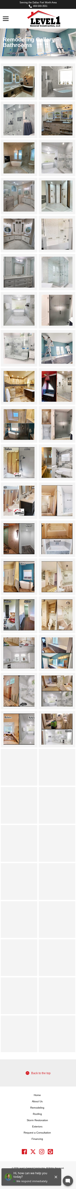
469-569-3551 (40, 6)
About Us (37, 1101)
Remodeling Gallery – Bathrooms (31, 42)
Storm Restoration (37, 1120)
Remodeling (37, 1107)
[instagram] (42, 1152)
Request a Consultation (37, 1132)
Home (37, 1095)
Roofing (37, 1113)
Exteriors (37, 1126)
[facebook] (24, 1152)
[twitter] (33, 1152)
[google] (50, 1152)
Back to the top (41, 1073)
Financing (37, 1138)
